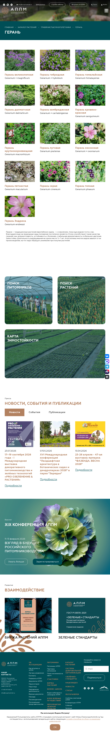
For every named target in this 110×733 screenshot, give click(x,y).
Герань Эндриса (15, 221)
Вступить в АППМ (78, 4)
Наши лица (33, 686)
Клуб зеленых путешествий (54, 700)
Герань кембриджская (54, 110)
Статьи (68, 690)
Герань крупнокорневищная (18, 149)
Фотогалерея (72, 694)
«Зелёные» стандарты (71, 678)
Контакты (32, 676)
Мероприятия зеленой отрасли (54, 707)
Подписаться (94, 678)
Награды (32, 697)
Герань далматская (17, 110)
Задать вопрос (40, 4)
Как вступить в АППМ (34, 669)
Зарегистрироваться (47, 562)
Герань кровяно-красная (86, 111)
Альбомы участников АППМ (73, 699)
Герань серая (48, 186)
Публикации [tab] (57, 412)
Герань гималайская (88, 75)
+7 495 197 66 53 (6, 689)
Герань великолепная (19, 75)
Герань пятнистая (16, 186)
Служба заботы (57, 4)
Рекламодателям (35, 699)
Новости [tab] (14, 412)
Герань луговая (50, 148)
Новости (69, 687)
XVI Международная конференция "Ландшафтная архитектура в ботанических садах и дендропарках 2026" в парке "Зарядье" (55, 464)
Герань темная (84, 186)
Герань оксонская (86, 148)
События (68, 705)
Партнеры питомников (51, 670)
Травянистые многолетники (56, 27)
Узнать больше (16, 562)
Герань (78, 27)
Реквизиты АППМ (35, 678)
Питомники (53, 662)
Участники (52, 679)
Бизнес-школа (54, 689)
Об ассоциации (35, 664)
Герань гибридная (52, 75)
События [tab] (34, 412)
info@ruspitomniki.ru (8, 693)
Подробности (13, 485)
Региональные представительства (36, 703)
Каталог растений (27, 27)
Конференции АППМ (73, 703)
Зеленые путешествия (70, 709)
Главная (9, 27)
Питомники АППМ (53, 666)
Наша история (34, 684)
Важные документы (36, 694)
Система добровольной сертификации (73, 671)
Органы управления (36, 673)
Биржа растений (52, 684)
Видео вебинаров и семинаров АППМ (54, 694)
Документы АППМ (35, 681)
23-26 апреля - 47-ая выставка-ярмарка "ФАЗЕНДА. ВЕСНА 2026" (88, 459)
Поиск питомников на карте (55, 674)
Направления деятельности (34, 690)
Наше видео (71, 683)
